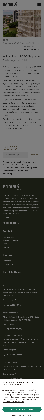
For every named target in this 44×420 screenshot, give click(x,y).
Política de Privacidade (13, 402)
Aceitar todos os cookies (22, 409)
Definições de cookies (22, 415)
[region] (22, 399)
